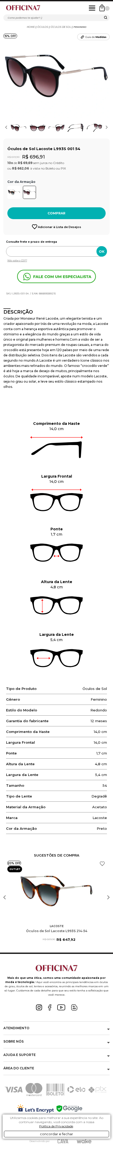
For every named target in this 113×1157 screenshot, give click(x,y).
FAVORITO (102, 864)
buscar (106, 18)
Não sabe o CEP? (17, 260)
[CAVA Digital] (63, 1141)
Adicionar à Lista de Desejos (59, 227)
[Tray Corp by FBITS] (84, 1141)
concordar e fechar (56, 1134)
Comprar (56, 213)
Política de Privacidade (56, 1126)
